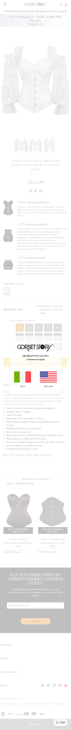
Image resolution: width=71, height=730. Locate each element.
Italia (22, 386)
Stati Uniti (48, 386)
